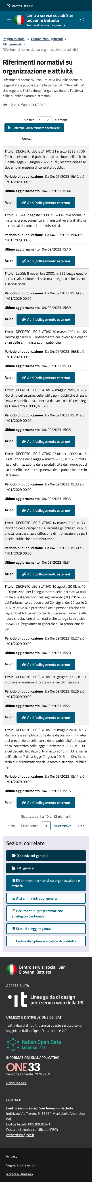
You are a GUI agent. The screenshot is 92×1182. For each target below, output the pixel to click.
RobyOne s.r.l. (16, 1083)
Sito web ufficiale (21, 5)
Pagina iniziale (14, 38)
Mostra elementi (46, 119)
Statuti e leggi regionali (33, 928)
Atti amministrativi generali (37, 898)
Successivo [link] (62, 825)
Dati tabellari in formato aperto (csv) (36, 127)
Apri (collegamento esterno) (48, 202)
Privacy (11, 1156)
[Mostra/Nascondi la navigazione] (9, 19)
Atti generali (12, 44)
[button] (80, 6)
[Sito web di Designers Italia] (46, 999)
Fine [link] (81, 825)
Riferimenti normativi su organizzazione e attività (46, 883)
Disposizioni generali (47, 38)
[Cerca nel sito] (82, 20)
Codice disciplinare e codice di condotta (45, 941)
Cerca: (26, 138)
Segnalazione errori (21, 1165)
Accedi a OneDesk (19, 1174)
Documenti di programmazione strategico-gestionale (37, 913)
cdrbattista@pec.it (20, 1134)
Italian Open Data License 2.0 (44, 1030)
